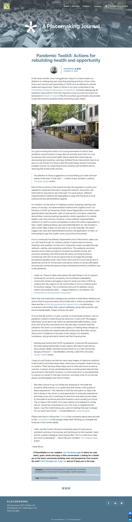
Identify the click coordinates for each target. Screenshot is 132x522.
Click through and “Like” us (53, 461)
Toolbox (86, 6)
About (66, 6)
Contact (97, 6)
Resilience (82, 472)
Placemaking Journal (119, 6)
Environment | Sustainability (58, 472)
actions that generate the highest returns (62, 304)
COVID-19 (44, 478)
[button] (91, 6)
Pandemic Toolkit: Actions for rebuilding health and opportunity (66, 58)
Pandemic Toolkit (50, 96)
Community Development (54, 469)
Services (75, 6)
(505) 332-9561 (13, 511)
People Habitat (40, 355)
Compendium (43, 419)
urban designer (83, 411)
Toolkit (63, 416)
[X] (130, 516)
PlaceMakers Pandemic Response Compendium (53, 90)
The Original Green (89, 438)
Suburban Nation (41, 181)
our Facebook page (72, 452)
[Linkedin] (130, 519)
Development (71, 469)
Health (74, 472)
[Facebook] (130, 513)
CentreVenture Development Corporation (52, 293)
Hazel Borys (69, 69)
